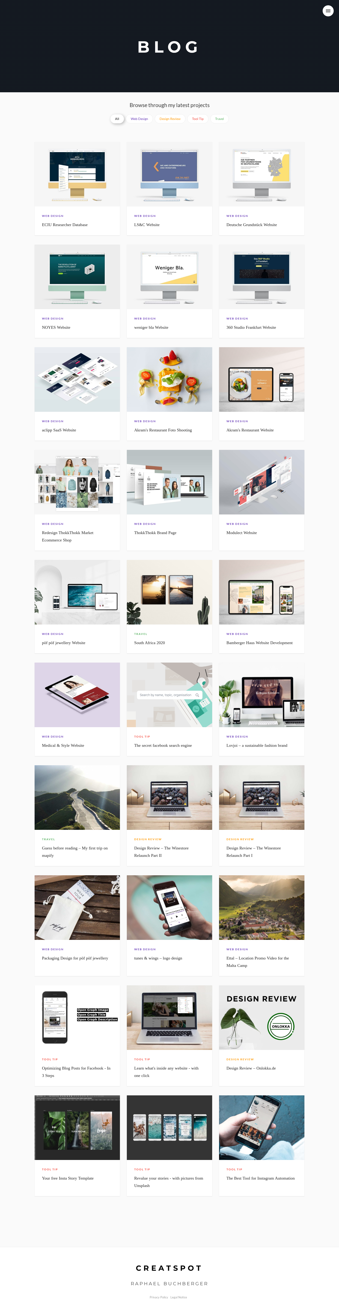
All (117, 119)
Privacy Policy (159, 1297)
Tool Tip (198, 119)
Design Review (170, 119)
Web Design (139, 119)
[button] (328, 10)
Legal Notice (178, 1297)
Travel (219, 119)
